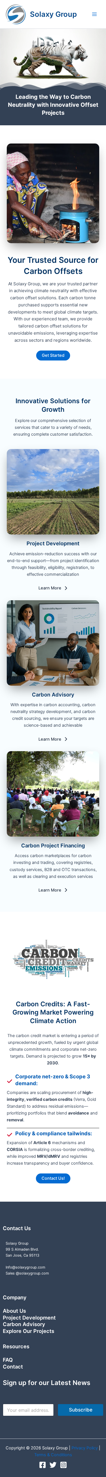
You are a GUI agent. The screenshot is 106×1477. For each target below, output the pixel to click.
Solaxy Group (53, 14)
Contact (13, 1366)
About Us (14, 1311)
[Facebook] (42, 1464)
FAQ (8, 1360)
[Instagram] (63, 1464)
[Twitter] (53, 1464)
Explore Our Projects (28, 1331)
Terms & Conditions (53, 1454)
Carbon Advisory (24, 1324)
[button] (53, 355)
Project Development (29, 1317)
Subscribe (80, 1410)
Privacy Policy (85, 1448)
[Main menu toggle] (94, 14)
